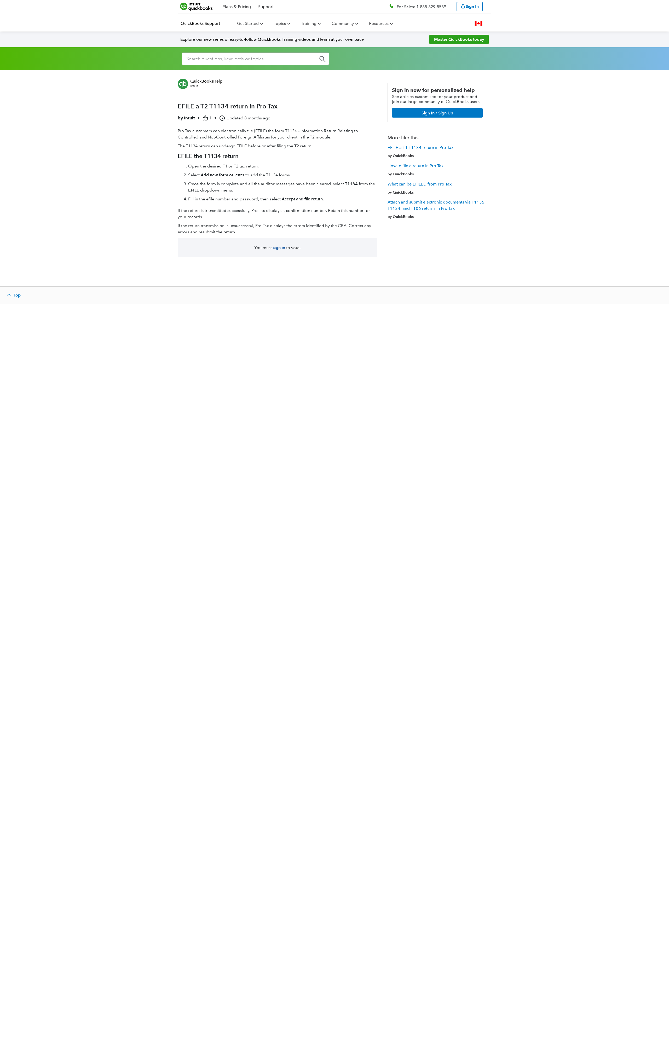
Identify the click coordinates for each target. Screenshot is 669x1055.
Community (343, 23)
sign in (279, 247)
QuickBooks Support (200, 23)
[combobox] (255, 59)
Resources (379, 23)
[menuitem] (203, 23)
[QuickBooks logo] (196, 6)
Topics (280, 23)
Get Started (248, 23)
